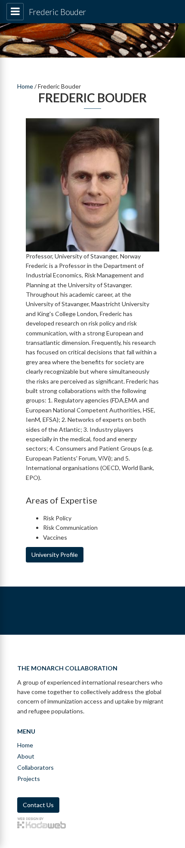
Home (25, 86)
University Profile (54, 554)
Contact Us (38, 804)
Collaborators (35, 767)
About (25, 756)
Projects (28, 778)
